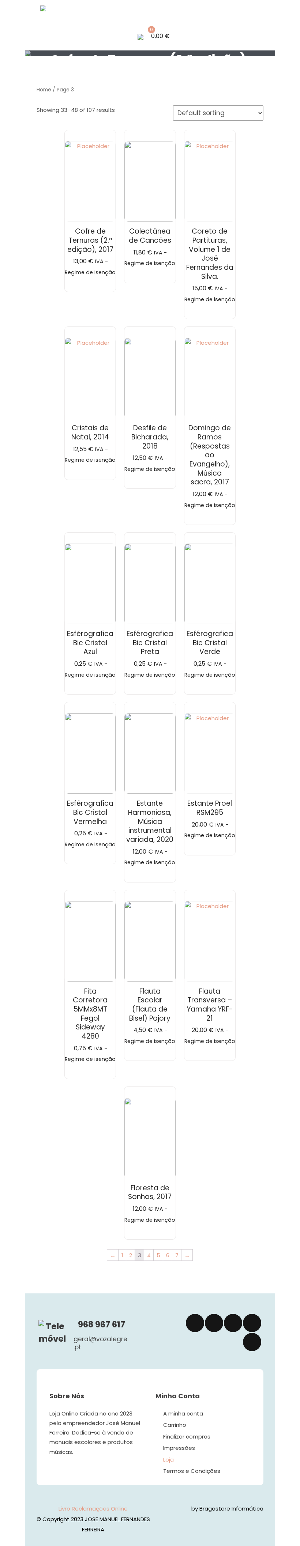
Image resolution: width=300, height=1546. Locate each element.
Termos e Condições (191, 1471)
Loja (168, 1459)
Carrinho (174, 1425)
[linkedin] (252, 1323)
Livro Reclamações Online (93, 1508)
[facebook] (195, 1323)
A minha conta (183, 1413)
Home (44, 89)
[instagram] (233, 1323)
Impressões (179, 1448)
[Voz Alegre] (66, 9)
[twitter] (214, 1323)
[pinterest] (252, 1342)
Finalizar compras (186, 1436)
